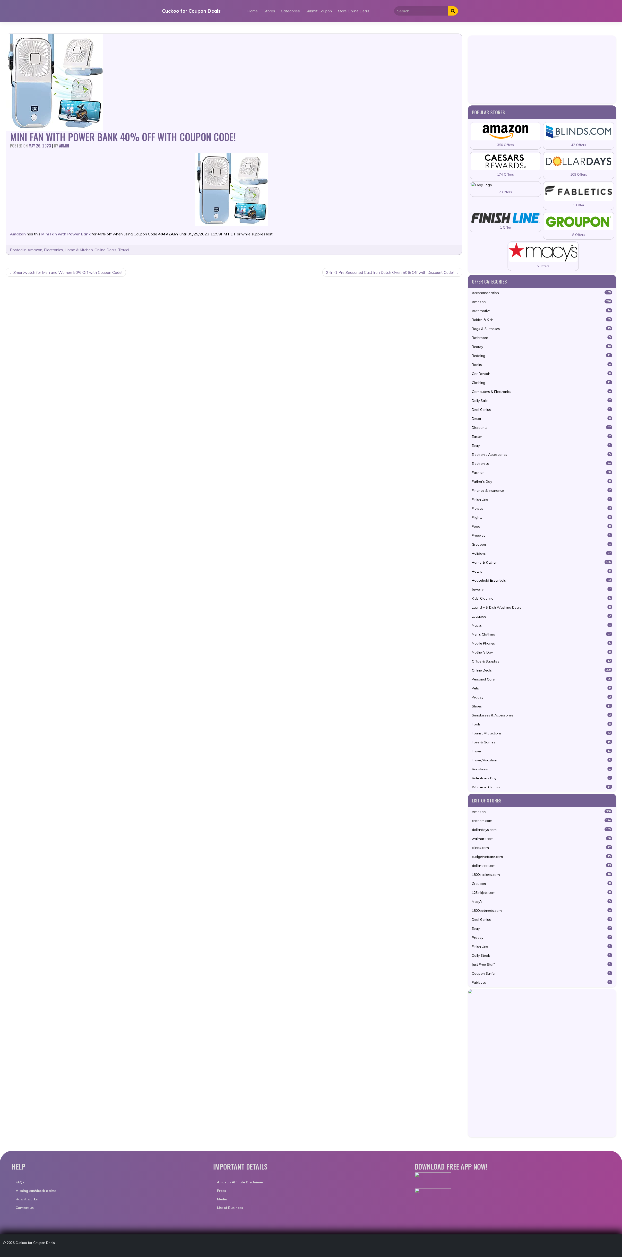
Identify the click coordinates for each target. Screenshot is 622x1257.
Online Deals (105, 249)
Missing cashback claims (36, 1190)
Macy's (541, 901)
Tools (541, 724)
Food (541, 526)
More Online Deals (354, 11)
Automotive (541, 311)
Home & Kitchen (79, 249)
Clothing (541, 382)
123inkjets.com (541, 892)
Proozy (541, 697)
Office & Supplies (541, 661)
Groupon (541, 544)
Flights (541, 517)
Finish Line (541, 499)
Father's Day (541, 481)
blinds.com (541, 847)
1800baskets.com (541, 874)
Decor (541, 418)
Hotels (541, 571)
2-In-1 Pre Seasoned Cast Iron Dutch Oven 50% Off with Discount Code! (390, 272)
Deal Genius (541, 409)
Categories (290, 11)
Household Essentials (541, 580)
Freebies (541, 535)
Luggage (541, 616)
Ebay (541, 445)
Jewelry (541, 589)
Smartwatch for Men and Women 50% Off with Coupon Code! (67, 272)
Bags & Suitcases (541, 329)
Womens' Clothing (541, 787)
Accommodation (541, 293)
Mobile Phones (541, 643)
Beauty (541, 346)
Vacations (541, 769)
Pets (541, 688)
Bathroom (541, 338)
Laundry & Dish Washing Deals (541, 607)
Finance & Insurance (541, 490)
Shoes (541, 706)
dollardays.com (541, 829)
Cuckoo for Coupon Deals (191, 11)
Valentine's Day (541, 778)
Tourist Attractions (541, 733)
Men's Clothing (541, 634)
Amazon (34, 249)
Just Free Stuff (541, 964)
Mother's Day (541, 652)
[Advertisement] (542, 69)
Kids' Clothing (541, 598)
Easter (541, 436)
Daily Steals (541, 955)
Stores (269, 11)
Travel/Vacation (541, 760)
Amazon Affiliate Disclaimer (240, 1182)
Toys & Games (541, 742)
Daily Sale (541, 400)
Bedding (541, 355)
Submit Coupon (319, 11)
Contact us (25, 1207)
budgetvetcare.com (541, 856)
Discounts (541, 427)
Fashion (541, 472)
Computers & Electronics (541, 391)
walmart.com (541, 838)
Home (252, 11)
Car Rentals (541, 373)
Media (222, 1199)
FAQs (20, 1182)
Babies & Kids (541, 320)
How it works (27, 1199)
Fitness (541, 508)
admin (64, 146)
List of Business (230, 1207)
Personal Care (541, 679)
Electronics (53, 249)
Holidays (541, 553)
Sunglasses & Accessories (541, 715)
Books (541, 364)
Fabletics (541, 982)
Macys (541, 625)
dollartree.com (541, 865)
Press (221, 1190)
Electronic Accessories (541, 454)
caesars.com (541, 820)
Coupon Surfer (541, 973)
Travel (123, 249)
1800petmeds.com (541, 910)
